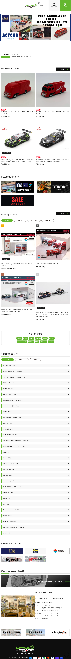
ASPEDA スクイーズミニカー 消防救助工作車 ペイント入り (52, 112)
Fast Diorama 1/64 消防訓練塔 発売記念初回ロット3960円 (17, 264)
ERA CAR (25, 338)
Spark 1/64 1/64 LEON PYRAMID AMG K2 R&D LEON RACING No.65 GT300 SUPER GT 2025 (52, 160)
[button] (3, 6)
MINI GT (45, 338)
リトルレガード (15, 657)
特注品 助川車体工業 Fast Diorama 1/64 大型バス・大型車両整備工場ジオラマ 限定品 (18, 310)
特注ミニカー (44, 341)
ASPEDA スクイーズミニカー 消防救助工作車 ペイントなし (18, 112)
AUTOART (38, 338)
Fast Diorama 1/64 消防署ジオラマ (47, 264)
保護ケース (30, 341)
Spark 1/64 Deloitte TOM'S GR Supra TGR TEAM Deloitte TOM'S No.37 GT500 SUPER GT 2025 (17, 160)
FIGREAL (31, 338)
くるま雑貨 (51, 341)
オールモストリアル (21, 341)
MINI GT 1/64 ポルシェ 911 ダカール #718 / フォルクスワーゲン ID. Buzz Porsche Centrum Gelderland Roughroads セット (52, 314)
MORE (63, 69)
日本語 (41, 6)
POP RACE (51, 338)
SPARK (37, 341)
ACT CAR (19, 338)
